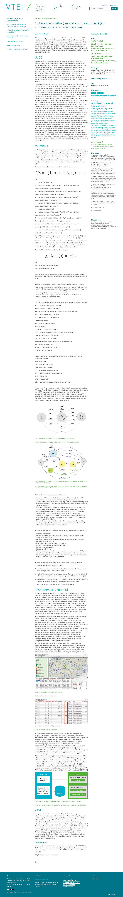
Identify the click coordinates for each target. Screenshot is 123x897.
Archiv (56, 9)
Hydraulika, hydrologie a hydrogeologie (15, 20)
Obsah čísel (75, 9)
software (93, 92)
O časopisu (39, 5)
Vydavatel (74, 5)
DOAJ (27, 884)
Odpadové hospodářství (15, 41)
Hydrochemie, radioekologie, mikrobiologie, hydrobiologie (16, 25)
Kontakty (39, 9)
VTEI (15, 7)
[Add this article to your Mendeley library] (35, 863)
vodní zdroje (100, 92)
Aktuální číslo (40, 7)
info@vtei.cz (39, 886)
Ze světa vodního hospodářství (17, 49)
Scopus (9, 886)
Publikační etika (76, 7)
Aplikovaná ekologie (13, 45)
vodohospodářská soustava (98, 95)
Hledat (114, 9)
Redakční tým (58, 5)
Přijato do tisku (40, 11)
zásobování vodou (111, 95)
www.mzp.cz (95, 879)
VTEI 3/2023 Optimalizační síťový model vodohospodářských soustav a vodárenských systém (103, 146)
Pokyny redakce (58, 7)
